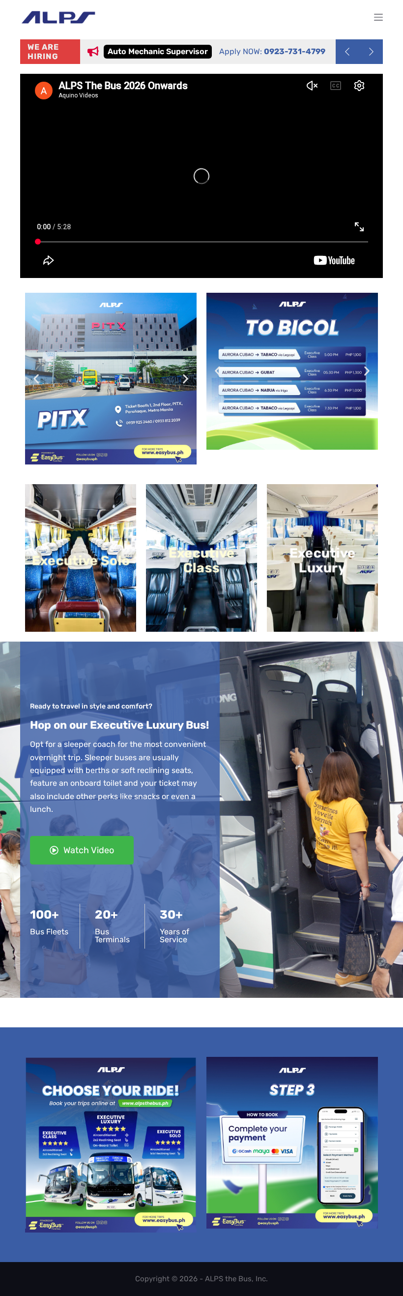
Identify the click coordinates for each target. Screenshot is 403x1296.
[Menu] (378, 17)
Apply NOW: (228, 51)
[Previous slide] (347, 51)
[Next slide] (371, 51)
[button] (36, 378)
